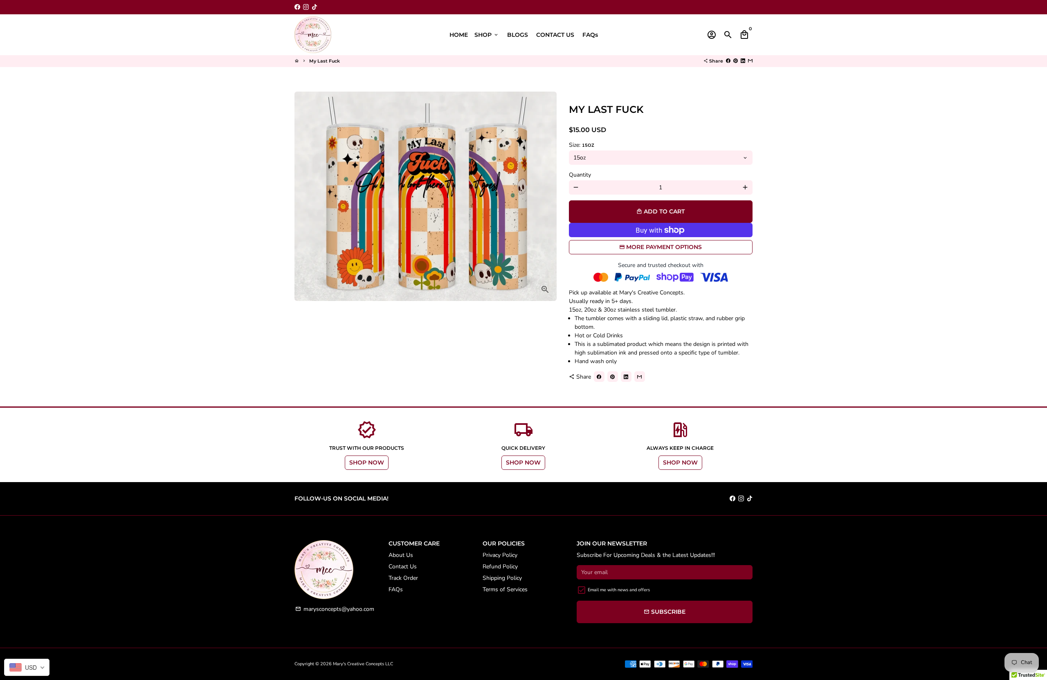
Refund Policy (500, 566)
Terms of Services (505, 589)
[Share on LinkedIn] (743, 61)
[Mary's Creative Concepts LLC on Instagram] (306, 7)
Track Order (403, 578)
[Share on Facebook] (728, 61)
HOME (458, 34)
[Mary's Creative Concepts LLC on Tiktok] (314, 7)
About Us (401, 555)
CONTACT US (555, 34)
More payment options (664, 247)
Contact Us (403, 566)
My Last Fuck (324, 61)
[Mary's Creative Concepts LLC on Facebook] (297, 7)
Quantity (580, 175)
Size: (581, 145)
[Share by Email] (750, 61)
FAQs (590, 34)
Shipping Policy (502, 578)
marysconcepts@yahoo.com (334, 609)
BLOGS (517, 34)
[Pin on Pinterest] (735, 61)
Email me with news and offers (619, 590)
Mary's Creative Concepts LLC (363, 664)
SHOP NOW (366, 462)
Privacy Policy (500, 555)
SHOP (486, 34)
